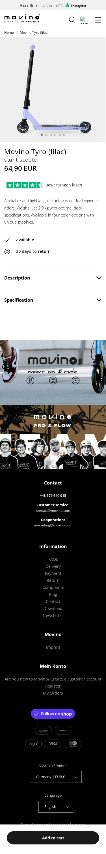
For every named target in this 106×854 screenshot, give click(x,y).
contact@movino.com (53, 510)
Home (9, 32)
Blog (53, 594)
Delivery (53, 566)
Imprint (53, 647)
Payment (53, 573)
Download (53, 608)
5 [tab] (60, 135)
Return (53, 580)
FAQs (53, 559)
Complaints (53, 587)
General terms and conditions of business (53, 824)
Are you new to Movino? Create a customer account (53, 679)
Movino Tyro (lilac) (34, 32)
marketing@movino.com (53, 525)
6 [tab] (64, 135)
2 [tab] (46, 135)
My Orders (53, 693)
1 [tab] (42, 135)
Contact (53, 601)
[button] (98, 20)
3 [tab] (51, 135)
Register (53, 686)
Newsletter (53, 615)
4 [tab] (55, 135)
